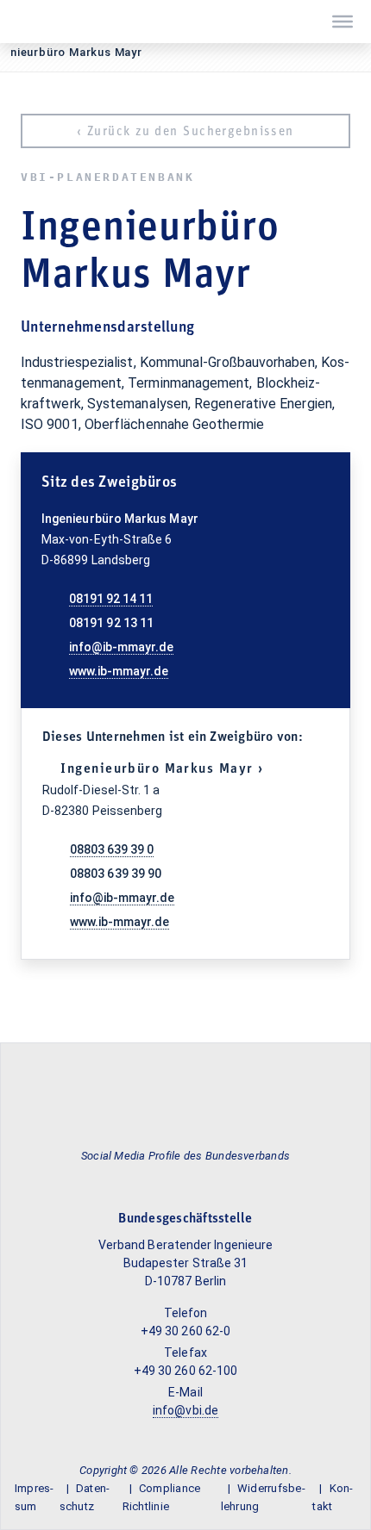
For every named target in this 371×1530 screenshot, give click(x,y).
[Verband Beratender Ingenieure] (21, 21)
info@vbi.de (185, 1410)
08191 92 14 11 (111, 599)
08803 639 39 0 (112, 849)
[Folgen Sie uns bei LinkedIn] (184, 1180)
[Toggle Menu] (342, 22)
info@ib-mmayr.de (121, 647)
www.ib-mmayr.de (118, 671)
